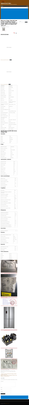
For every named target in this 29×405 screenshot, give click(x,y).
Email (1, 389)
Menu (2, 6)
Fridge (14, 370)
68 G (9, 370)
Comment (2, 381)
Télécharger (9, 84)
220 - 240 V (5, 370)
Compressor (11, 370)
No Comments (7, 26)
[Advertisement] (14, 13)
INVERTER (2, 371)
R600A (10, 371)
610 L (7, 370)
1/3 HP (3, 370)
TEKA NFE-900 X (13, 371)
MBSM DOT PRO (7, 403)
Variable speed (2, 372)
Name (1, 387)
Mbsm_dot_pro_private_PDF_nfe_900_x (4, 84)
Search (20, 21)
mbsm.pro (5, 371)
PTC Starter (7, 371)
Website (2, 391)
